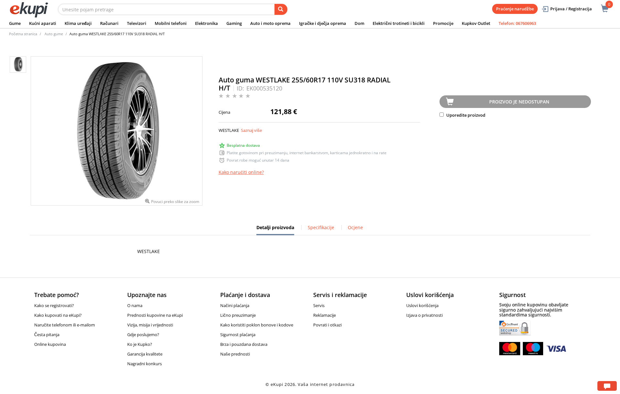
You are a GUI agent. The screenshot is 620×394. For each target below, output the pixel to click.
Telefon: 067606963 (517, 23)
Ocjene (355, 227)
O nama (134, 305)
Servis (319, 305)
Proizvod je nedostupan (519, 102)
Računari (109, 23)
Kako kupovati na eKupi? (58, 315)
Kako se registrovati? (54, 305)
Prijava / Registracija (571, 9)
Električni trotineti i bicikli (399, 23)
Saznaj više (251, 130)
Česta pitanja (46, 334)
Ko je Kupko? (139, 344)
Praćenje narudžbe (515, 9)
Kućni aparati (42, 23)
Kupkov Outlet (476, 23)
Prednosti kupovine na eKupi (155, 315)
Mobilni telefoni (171, 23)
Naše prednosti (235, 354)
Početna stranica (23, 33)
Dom (359, 23)
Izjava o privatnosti (424, 315)
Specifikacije (321, 227)
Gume (15, 23)
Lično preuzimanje (238, 315)
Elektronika (206, 23)
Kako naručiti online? (241, 172)
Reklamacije (324, 315)
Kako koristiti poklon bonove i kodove (256, 325)
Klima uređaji (78, 23)
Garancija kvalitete (144, 354)
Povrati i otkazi (327, 325)
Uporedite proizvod (465, 115)
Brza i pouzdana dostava (243, 344)
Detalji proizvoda (275, 229)
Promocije (443, 23)
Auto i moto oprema (270, 23)
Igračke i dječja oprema (322, 23)
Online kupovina (50, 344)
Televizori (136, 23)
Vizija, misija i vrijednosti (150, 325)
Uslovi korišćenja (422, 305)
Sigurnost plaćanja (237, 334)
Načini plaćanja (234, 305)
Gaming (234, 23)
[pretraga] (280, 9)
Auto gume (54, 33)
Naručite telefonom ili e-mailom (64, 325)
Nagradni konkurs (144, 364)
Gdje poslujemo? (143, 334)
